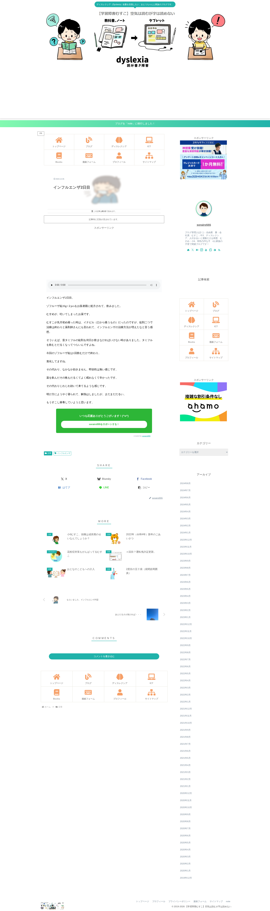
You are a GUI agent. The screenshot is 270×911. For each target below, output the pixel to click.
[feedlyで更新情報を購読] (215, 250)
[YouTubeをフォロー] (206, 250)
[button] (144, 487)
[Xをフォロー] (193, 250)
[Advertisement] (135, 97)
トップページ (142, 901)
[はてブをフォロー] (197, 250)
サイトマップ (216, 901)
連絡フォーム (200, 901)
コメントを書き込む (104, 656)
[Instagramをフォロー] (202, 250)
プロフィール (158, 901)
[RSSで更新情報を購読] (219, 250)
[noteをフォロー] (210, 250)
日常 (49, 453)
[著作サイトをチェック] (188, 250)
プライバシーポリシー (179, 901)
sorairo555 (146, 436)
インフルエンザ (63, 453)
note (228, 901)
